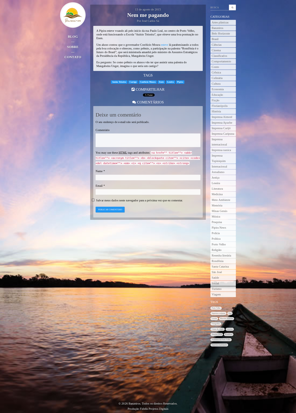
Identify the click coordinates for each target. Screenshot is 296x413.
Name (99, 171)
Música (216, 216)
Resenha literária (221, 255)
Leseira (170, 82)
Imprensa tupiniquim (219, 345)
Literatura (217, 188)
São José (217, 272)
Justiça (216, 177)
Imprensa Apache (222, 122)
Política (216, 238)
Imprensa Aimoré (222, 117)
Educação (217, 94)
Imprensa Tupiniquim (219, 158)
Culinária (217, 78)
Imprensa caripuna (218, 313)
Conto (215, 66)
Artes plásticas (220, 22)
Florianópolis (220, 105)
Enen (161, 82)
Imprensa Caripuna (223, 133)
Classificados (219, 55)
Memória (217, 205)
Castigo (133, 82)
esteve (164, 44)
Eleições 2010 (217, 334)
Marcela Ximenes (226, 318)
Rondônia (218, 261)
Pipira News (219, 227)
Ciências (217, 44)
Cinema (216, 50)
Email (99, 185)
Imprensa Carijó (221, 128)
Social (215, 283)
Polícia (216, 233)
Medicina (217, 194)
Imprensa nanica (221, 150)
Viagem (216, 294)
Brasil (215, 39)
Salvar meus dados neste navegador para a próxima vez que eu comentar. (139, 200)
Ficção (216, 100)
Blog (73, 36)
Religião (217, 250)
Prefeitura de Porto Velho (221, 339)
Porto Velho (219, 244)
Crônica (216, 72)
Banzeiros (217, 28)
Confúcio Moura (148, 82)
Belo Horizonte (221, 33)
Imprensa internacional (219, 142)
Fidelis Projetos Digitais (154, 408)
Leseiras (230, 329)
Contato (72, 57)
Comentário (103, 130)
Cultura (216, 83)
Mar (229, 313)
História (216, 111)
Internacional (219, 166)
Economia (218, 89)
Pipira (180, 82)
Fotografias (216, 324)
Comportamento (221, 61)
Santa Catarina (220, 266)
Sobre (73, 47)
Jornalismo (218, 172)
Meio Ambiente (221, 199)
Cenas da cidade (218, 329)
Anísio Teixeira (119, 82)
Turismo (217, 288)
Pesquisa (217, 222)
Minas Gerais (219, 211)
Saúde (215, 277)
